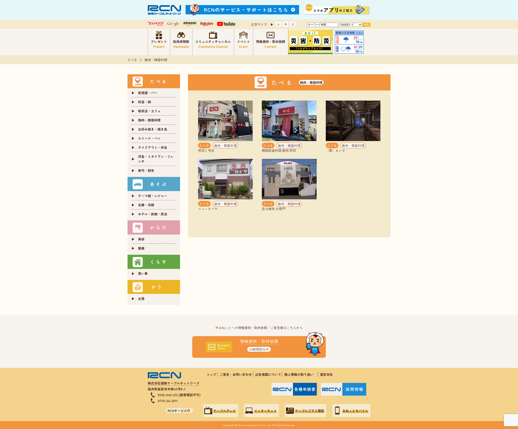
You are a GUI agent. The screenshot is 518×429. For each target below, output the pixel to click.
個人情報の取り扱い (300, 374)
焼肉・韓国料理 (155, 59)
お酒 (141, 298)
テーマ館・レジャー (152, 195)
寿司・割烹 (146, 170)
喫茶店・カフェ (149, 110)
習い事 (143, 273)
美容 (141, 239)
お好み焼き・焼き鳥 (152, 129)
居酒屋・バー (147, 92)
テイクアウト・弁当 (152, 147)
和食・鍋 (144, 101)
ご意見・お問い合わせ (236, 374)
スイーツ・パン (149, 138)
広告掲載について (268, 374)
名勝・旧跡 (146, 204)
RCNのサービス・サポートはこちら (246, 9)
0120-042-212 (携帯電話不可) (179, 394)
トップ (211, 374)
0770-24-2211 (168, 400)
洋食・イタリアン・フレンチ (156, 159)
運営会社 (326, 374)
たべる (132, 59)
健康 (141, 248)
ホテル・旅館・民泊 (152, 213)
